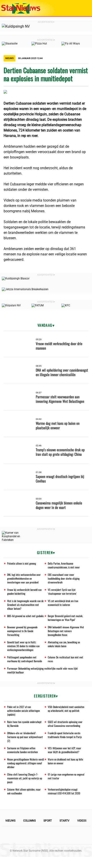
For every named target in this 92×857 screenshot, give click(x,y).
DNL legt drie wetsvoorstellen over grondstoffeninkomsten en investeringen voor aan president (24, 578)
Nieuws (10, 820)
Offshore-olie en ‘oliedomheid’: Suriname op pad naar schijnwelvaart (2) (25, 737)
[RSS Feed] (76, 835)
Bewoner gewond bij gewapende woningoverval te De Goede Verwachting (22, 631)
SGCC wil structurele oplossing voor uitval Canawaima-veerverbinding (65, 724)
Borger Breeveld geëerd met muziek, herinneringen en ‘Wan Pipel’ (65, 618)
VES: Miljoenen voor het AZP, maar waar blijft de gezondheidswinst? (64, 750)
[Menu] (84, 8)
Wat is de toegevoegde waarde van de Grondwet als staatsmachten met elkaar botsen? (25, 604)
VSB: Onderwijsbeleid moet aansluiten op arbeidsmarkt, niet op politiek (66, 708)
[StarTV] (78, 8)
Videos (81, 820)
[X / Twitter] (46, 835)
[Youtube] (30, 835)
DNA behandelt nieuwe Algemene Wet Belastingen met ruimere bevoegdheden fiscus (66, 631)
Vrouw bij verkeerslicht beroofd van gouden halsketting (24, 591)
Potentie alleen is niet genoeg (21, 563)
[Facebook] (15, 835)
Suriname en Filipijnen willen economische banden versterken (22, 750)
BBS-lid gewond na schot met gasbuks (25, 616)
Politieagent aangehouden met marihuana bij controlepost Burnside (24, 659)
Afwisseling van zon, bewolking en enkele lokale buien (64, 644)
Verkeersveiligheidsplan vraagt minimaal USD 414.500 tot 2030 (64, 791)
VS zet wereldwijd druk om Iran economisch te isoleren (63, 603)
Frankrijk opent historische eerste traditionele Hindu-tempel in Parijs (65, 735)
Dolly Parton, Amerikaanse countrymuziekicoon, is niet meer (64, 565)
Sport (48, 820)
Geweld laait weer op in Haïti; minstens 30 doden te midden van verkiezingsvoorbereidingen (23, 646)
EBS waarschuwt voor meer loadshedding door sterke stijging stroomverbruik (63, 578)
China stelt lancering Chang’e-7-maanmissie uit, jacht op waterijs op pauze (24, 778)
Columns (29, 820)
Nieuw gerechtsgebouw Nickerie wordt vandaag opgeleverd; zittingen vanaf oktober (25, 763)
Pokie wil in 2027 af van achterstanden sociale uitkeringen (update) (23, 710)
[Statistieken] (89, 853)
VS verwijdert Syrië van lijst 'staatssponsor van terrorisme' (62, 591)
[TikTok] (61, 835)
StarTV (64, 820)
